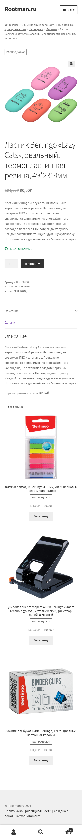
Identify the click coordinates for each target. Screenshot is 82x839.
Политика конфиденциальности (28, 811)
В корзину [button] (41, 516)
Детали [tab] (10, 322)
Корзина (63, 829)
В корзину (32, 264)
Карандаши (36, 29)
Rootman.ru (20, 9)
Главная (14, 25)
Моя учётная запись (13, 832)
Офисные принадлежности (38, 25)
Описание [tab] (12, 311)
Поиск (41, 832)
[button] (71, 64)
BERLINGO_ (20, 291)
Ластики (51, 29)
